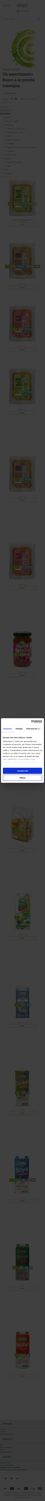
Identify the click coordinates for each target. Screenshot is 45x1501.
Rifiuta (22, 778)
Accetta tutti (22, 771)
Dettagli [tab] (19, 728)
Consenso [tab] (7, 728)
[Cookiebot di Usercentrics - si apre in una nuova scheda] (31, 721)
